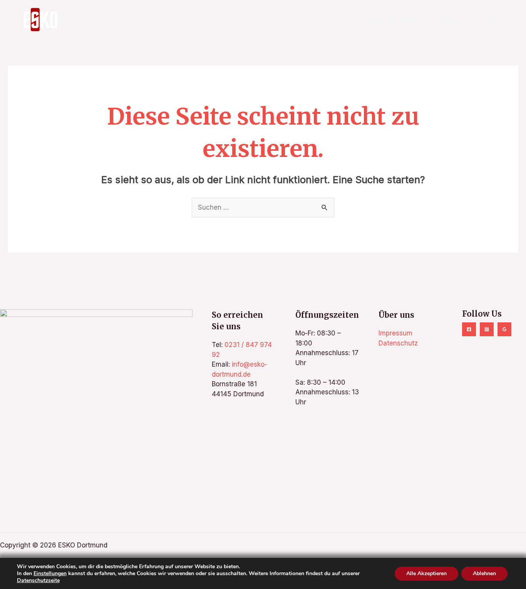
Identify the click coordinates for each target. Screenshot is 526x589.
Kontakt (491, 19)
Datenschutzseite (38, 580)
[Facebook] (469, 329)
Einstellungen (50, 573)
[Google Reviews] (504, 329)
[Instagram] (487, 329)
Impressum (395, 333)
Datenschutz (398, 343)
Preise (450, 19)
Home (287, 19)
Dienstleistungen (392, 19)
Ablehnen (484, 573)
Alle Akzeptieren (426, 573)
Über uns (330, 19)
